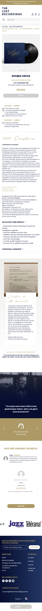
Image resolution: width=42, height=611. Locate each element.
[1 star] (17, 488)
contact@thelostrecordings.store (15, 592)
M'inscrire (34, 547)
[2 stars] (19, 488)
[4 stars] (23, 488)
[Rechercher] (3, 19)
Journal (30, 565)
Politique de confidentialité (11, 563)
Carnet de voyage (31, 569)
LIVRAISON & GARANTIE (11, 249)
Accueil (5, 27)
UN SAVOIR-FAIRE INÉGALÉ (13, 222)
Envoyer (21, 506)
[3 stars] (21, 488)
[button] (17, 70)
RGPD (4, 558)
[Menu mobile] (39, 14)
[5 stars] (25, 488)
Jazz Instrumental (16, 27)
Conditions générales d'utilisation (9, 567)
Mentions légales (8, 560)
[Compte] (33, 14)
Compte (31, 558)
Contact (31, 561)
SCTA (4, 570)
